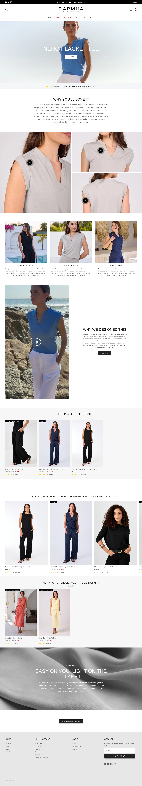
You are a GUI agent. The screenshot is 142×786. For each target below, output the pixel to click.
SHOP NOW (70, 56)
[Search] (6, 9)
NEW (78, 18)
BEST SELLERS (89, 18)
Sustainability (76, 746)
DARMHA (12, 780)
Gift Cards (9, 752)
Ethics (74, 743)
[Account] (130, 9)
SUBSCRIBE (120, 756)
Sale (7, 749)
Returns (37, 749)
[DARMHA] (71, 9)
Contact (135, 2)
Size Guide (38, 743)
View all (70, 417)
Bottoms (8, 743)
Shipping (38, 746)
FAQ (131, 2)
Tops (7, 746)
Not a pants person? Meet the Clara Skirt (71, 583)
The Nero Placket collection (71, 414)
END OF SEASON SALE (64, 18)
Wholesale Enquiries (41, 757)
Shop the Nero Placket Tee (71, 721)
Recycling (75, 749)
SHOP (50, 18)
